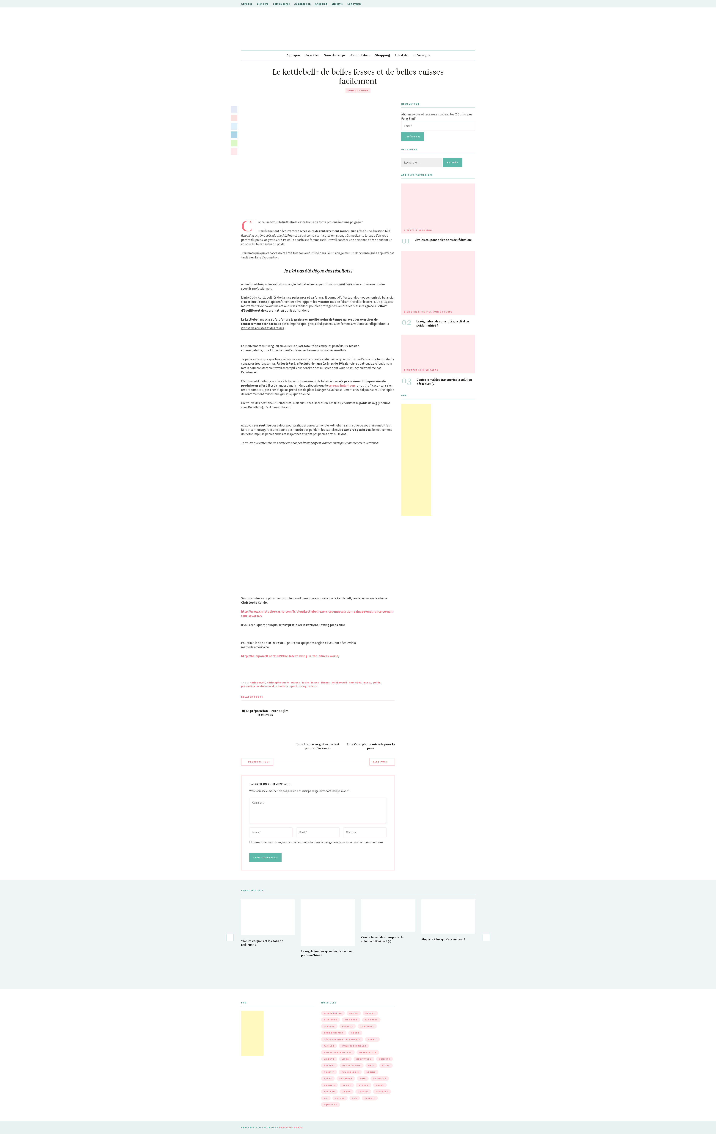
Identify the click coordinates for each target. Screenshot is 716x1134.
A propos (246, 3)
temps (346, 1091)
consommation (334, 1033)
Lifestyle (337, 3)
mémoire (384, 1059)
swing (302, 686)
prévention (248, 686)
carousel (371, 1020)
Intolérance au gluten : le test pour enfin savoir (317, 746)
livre (345, 1059)
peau (371, 1065)
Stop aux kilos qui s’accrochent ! (443, 939)
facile (305, 682)
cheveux (347, 1026)
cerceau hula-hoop (341, 385)
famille (329, 1046)
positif (329, 1072)
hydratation (367, 1052)
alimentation (333, 1013)
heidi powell (339, 682)
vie (326, 1098)
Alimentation (302, 3)
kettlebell (355, 682)
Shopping (321, 3)
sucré (380, 1085)
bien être (351, 1020)
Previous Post (259, 761)
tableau (329, 1091)
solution (379, 1078)
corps (355, 1033)
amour (353, 1013)
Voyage (340, 1098)
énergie (370, 1098)
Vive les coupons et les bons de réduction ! (443, 240)
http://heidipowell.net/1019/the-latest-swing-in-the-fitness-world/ (290, 656)
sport (293, 686)
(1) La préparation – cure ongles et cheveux (265, 713)
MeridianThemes (291, 1127)
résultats (282, 686)
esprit (372, 1039)
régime (371, 1072)
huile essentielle (354, 1046)
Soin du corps (281, 3)
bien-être (330, 1020)
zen (354, 1098)
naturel (329, 1065)
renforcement (265, 686)
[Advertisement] (416, 460)
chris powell (257, 682)
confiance (367, 1026)
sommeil (329, 1085)
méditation (363, 1059)
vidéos (312, 686)
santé (328, 1078)
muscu (367, 682)
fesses (315, 682)
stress (363, 1085)
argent (370, 1013)
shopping (345, 1078)
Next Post (380, 761)
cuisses (295, 682)
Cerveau (329, 1026)
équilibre (330, 1104)
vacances (382, 1091)
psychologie (350, 1072)
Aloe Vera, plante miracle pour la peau (371, 746)
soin (363, 1078)
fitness (325, 682)
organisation (351, 1065)
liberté (329, 1059)
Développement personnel (342, 1039)
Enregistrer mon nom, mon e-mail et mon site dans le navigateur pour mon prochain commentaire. (318, 842)
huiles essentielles (338, 1052)
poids (376, 682)
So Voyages (354, 3)
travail (363, 1091)
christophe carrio (278, 682)
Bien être (262, 3)
